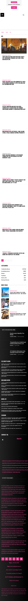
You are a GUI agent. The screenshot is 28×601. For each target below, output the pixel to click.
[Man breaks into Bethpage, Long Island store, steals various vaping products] (14, 120)
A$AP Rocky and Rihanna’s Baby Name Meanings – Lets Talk (13, 401)
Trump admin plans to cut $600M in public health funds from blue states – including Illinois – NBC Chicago (13, 370)
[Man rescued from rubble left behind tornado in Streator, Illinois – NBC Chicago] (5, 314)
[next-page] (11, 260)
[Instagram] (6, 558)
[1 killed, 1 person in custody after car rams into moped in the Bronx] (14, 242)
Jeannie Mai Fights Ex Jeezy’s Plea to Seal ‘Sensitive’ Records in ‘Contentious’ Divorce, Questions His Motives (13, 411)
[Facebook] (2, 558)
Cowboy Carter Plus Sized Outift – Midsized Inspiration (13, 423)
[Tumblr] (17, 558)
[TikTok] (13, 558)
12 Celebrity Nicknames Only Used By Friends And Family (17, 351)
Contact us (4, 434)
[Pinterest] (10, 558)
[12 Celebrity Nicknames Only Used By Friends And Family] (5, 353)
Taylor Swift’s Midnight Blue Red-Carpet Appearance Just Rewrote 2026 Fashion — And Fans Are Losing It (13, 418)
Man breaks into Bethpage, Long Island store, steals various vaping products (13, 132)
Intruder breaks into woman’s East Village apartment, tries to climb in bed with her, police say (13, 206)
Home (2, 32)
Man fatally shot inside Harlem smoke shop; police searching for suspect (13, 230)
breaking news (6, 55)
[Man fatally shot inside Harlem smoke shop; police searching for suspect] (14, 218)
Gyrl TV (7, 577)
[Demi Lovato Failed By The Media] (5, 336)
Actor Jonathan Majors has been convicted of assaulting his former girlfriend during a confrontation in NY (13, 108)
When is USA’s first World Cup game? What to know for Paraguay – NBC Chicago (17, 304)
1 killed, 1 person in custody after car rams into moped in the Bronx (13, 253)
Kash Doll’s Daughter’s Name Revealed (9, 406)
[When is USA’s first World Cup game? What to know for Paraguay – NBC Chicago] (5, 303)
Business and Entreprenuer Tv (16, 577)
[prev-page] (2, 322)
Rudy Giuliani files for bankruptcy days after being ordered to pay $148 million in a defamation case (13, 83)
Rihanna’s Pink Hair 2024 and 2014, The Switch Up (11, 428)
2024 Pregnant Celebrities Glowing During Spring (12, 408)
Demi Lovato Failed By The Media (17, 334)
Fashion (11, 345)
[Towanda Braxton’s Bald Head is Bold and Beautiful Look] (5, 344)
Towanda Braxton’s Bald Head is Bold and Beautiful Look (18, 342)
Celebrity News (13, 336)
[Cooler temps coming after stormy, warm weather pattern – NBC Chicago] (5, 292)
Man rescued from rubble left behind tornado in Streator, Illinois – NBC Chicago (18, 315)
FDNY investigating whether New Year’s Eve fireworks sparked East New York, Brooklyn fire (13, 58)
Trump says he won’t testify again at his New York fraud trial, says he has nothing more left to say (13, 181)
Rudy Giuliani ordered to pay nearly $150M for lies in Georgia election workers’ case (12, 156)
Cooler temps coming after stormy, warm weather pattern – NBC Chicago (18, 293)
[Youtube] (21, 558)
